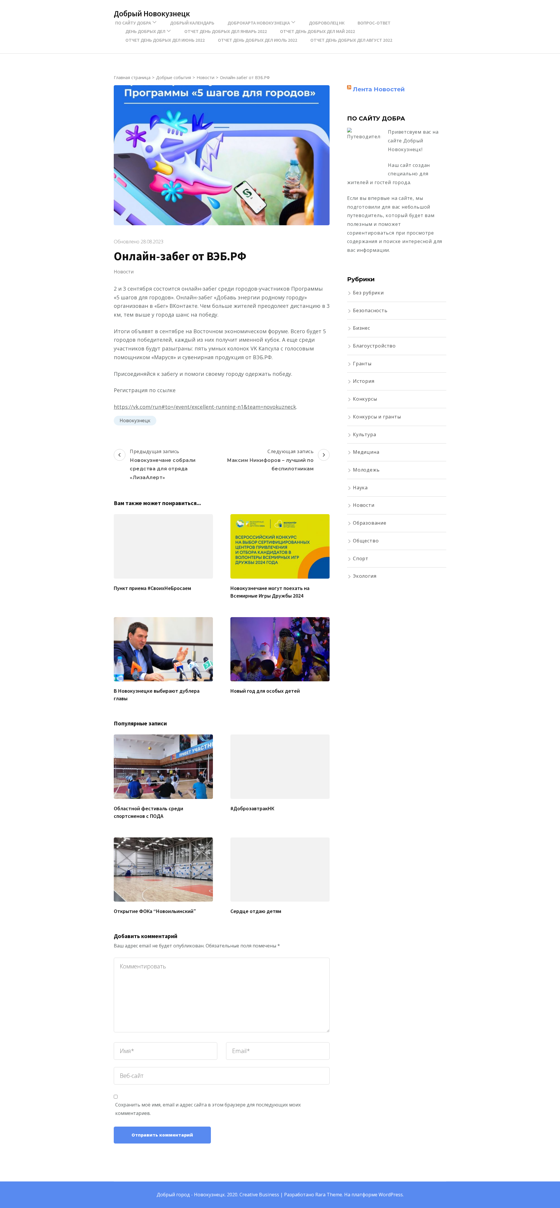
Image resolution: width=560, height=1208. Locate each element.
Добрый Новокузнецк (152, 13)
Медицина (366, 452)
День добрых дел (145, 31)
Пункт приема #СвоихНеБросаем (152, 588)
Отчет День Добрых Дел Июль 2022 (257, 40)
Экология (364, 576)
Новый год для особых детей (265, 690)
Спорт (360, 558)
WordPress (391, 1194)
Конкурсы (365, 399)
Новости (124, 271)
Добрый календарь (192, 23)
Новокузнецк (135, 420)
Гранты (362, 363)
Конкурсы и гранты (377, 416)
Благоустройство (374, 346)
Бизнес (361, 328)
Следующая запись (270, 460)
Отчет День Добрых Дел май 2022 (317, 31)
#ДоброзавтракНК (252, 808)
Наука (360, 487)
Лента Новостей (379, 89)
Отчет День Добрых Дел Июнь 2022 (165, 40)
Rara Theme (328, 1194)
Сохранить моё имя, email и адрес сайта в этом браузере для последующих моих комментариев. (208, 1109)
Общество (366, 540)
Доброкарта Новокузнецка (259, 23)
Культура (364, 434)
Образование (369, 523)
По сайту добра (133, 23)
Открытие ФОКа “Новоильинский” (155, 911)
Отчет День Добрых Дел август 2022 (351, 40)
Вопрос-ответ (374, 23)
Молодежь (366, 470)
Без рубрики (368, 292)
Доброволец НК (326, 23)
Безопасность (370, 310)
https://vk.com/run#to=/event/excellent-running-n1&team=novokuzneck (205, 406)
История (363, 381)
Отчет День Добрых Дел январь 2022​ (225, 31)
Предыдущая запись (163, 464)
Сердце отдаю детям (255, 911)
